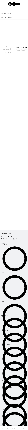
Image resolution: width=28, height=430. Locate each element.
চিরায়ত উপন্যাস (18, 49)
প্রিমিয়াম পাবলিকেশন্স (21, 50)
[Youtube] (18, 4)
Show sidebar (6, 22)
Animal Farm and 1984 (21, 47)
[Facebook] (10, 4)
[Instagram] (14, 4)
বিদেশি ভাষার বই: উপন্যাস (7, 51)
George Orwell (6, 48)
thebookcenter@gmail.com (12, 239)
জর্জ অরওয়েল (24, 49)
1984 (7, 46)
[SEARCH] (26, 13)
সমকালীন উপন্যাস (21, 52)
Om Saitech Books (6, 49)
